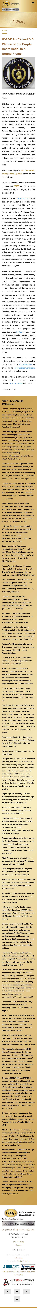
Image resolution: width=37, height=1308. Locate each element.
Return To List (9, 389)
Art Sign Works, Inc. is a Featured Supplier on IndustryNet (18, 1273)
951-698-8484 (18, 1242)
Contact (19, 1245)
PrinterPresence (23, 1261)
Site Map (18, 1258)
